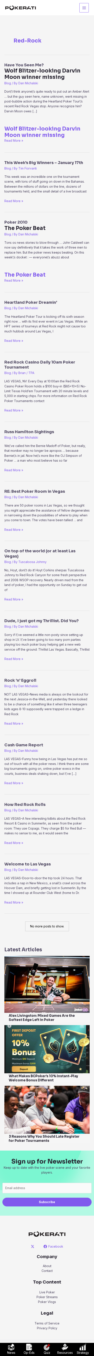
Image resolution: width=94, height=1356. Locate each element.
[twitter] (33, 1246)
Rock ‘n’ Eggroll (20, 680)
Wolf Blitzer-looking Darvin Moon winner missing (42, 131)
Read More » (13, 140)
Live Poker (47, 1292)
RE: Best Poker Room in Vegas (34, 491)
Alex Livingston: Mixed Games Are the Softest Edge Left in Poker (42, 1017)
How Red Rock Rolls (24, 804)
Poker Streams (47, 1297)
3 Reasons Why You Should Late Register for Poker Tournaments (44, 1138)
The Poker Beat (24, 275)
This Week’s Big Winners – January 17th (43, 162)
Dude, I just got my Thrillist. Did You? (41, 620)
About (47, 1266)
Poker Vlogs (47, 1302)
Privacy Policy (47, 1328)
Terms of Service (47, 1323)
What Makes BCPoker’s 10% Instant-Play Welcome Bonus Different (43, 1078)
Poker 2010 (24, 225)
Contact (47, 1271)
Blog (7, 83)
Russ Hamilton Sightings (29, 431)
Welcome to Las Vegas (27, 864)
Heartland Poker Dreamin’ (30, 302)
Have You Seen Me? (42, 71)
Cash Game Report (23, 745)
